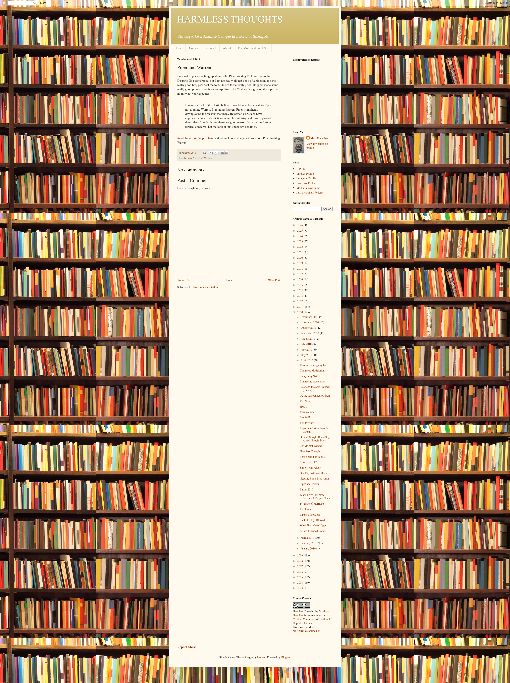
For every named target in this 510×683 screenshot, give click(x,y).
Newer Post (184, 280)
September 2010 (310, 333)
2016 (300, 279)
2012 (300, 301)
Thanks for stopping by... (314, 365)
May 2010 (307, 355)
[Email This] (211, 153)
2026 (300, 225)
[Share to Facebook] (223, 153)
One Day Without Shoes (313, 473)
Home (178, 48)
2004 (300, 582)
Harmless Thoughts (311, 451)
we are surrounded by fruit (315, 395)
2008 (300, 561)
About (227, 48)
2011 (300, 307)
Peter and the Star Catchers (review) (315, 388)
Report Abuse (186, 647)
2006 (300, 572)
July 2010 (306, 344)
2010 (300, 312)
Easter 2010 (306, 489)
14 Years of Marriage (312, 503)
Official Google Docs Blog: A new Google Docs (315, 438)
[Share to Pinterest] (226, 153)
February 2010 (309, 543)
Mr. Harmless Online (308, 188)
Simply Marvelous (310, 467)
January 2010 (308, 548)
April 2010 (307, 360)
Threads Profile (305, 173)
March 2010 (308, 538)
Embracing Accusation (312, 381)
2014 (300, 290)
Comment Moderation (312, 370)
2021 (300, 252)
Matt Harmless (319, 138)
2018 (300, 268)
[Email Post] (204, 152)
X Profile (301, 169)
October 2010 (309, 327)
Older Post (274, 280)
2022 (300, 247)
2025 (300, 230)
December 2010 (310, 317)
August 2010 (308, 338)
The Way (305, 401)
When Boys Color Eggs (313, 525)
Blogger (285, 657)
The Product (307, 423)
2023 (300, 241)
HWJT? (304, 406)
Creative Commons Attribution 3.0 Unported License (312, 621)
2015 (300, 285)
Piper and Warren (310, 484)
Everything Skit (309, 376)
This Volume (307, 412)
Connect (194, 48)
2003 (300, 588)
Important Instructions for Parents (314, 429)
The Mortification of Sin (253, 48)
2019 (300, 263)
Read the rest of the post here (195, 138)
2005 (300, 577)
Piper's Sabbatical (310, 514)
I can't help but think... (313, 457)
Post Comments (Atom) (206, 287)
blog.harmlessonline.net (306, 631)
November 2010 (310, 322)
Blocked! (305, 417)
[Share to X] (219, 153)
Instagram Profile (306, 178)
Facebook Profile (306, 183)
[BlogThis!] (215, 153)
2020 (300, 257)
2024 (300, 236)
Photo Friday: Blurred (312, 520)
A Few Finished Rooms (313, 531)
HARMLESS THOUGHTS (230, 18)
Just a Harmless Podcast (309, 192)
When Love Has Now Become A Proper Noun (315, 496)
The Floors (306, 509)
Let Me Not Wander (311, 446)
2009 (300, 555)
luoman (261, 657)
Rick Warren (205, 158)
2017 (300, 274)
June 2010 (307, 349)
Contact (211, 48)
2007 (300, 566)
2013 (300, 296)
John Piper (192, 158)
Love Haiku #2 (308, 462)
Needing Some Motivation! (315, 478)
